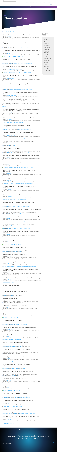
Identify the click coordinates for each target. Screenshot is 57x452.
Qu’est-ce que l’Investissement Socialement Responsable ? (18, 59)
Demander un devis (42, 2)
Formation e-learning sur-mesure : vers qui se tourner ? (17, 240)
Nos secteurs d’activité (25, 7)
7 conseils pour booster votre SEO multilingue (14, 378)
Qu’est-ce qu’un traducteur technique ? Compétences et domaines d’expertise (20, 42)
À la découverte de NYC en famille (11, 148)
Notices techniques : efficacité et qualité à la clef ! (15, 254)
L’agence (15, 7)
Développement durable (14, 60)
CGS (47, 450)
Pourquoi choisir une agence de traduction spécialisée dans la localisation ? (19, 401)
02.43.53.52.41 (33, 2)
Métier (8, 78)
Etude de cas (9, 211)
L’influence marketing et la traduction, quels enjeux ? (16, 409)
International (13, 53)
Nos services (36, 7)
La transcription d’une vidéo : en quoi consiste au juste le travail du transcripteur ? (20, 171)
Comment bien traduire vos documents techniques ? (16, 34)
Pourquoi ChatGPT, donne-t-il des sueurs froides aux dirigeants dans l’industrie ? (20, 93)
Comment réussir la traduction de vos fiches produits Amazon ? (19, 195)
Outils (12, 157)
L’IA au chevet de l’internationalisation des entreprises (16, 125)
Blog (42, 7)
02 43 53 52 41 (7, 443)
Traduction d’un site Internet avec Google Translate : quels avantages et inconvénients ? (21, 417)
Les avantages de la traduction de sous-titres (14, 357)
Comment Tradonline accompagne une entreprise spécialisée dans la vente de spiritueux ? (20, 269)
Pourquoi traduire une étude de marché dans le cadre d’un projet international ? (19, 186)
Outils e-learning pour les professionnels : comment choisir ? (18, 118)
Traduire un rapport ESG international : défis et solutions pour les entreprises (19, 67)
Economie (46, 43)
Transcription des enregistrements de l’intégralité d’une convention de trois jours (21, 232)
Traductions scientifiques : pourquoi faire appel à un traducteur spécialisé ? (22, 84)
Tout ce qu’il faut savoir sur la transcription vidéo (15, 179)
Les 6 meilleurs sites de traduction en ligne (14, 335)
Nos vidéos (46, 62)
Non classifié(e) (9, 36)
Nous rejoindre (51, 450)
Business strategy (10, 410)
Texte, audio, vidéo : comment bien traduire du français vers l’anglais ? (21, 217)
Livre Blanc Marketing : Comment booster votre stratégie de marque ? (21, 155)
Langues (12, 95)
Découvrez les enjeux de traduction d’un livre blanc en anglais (18, 141)
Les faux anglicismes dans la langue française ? (15, 291)
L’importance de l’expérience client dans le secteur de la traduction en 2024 (20, 76)
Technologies (9, 126)
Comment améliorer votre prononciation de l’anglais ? (16, 364)
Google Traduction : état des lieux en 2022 (13, 386)
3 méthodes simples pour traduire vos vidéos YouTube (17, 349)
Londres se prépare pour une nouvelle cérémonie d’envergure (18, 224)
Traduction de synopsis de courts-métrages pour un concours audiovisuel (22, 209)
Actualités (8, 45)
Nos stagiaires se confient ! (10, 298)
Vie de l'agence (9, 300)
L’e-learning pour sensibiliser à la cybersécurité (15, 305)
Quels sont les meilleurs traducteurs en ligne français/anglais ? (19, 202)
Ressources (9, 203)
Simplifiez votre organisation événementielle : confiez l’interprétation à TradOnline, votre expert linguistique (21, 109)
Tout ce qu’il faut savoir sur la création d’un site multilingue (18, 371)
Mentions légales (43, 450)
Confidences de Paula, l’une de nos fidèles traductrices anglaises (19, 327)
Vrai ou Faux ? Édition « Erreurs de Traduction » (15, 393)
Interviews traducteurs (10, 329)
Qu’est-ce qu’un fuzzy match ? (10, 313)
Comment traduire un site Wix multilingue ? (14, 320)
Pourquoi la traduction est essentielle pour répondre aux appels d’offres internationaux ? (21, 51)
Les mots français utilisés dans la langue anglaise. (15, 342)
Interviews (46, 49)
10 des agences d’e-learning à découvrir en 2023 (15, 247)
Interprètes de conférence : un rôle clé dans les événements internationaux (18, 133)
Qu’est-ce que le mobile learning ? (11, 285)
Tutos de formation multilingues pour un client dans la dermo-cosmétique (22, 278)
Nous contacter (25, 2)
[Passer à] (52, 4)
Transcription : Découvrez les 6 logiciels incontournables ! (17, 163)
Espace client (51, 2)
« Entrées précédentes (8, 423)
